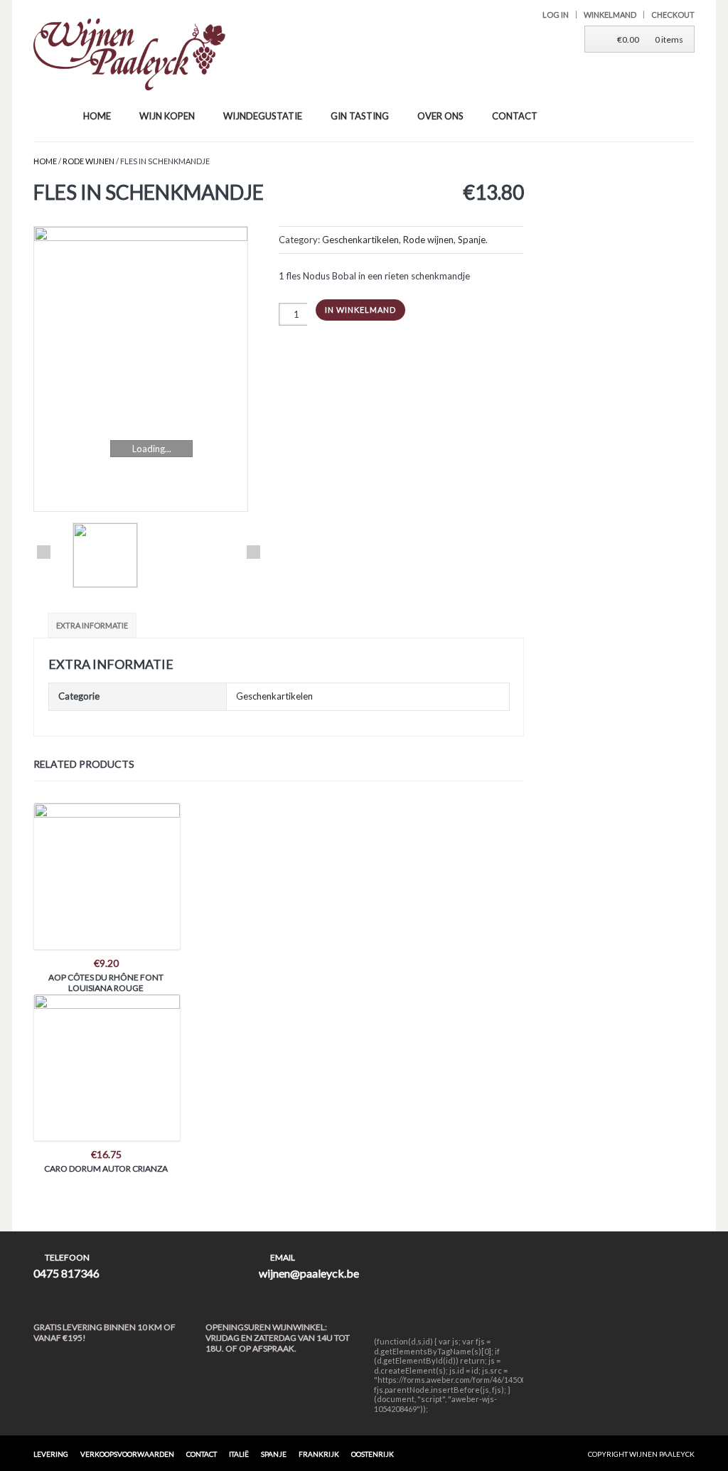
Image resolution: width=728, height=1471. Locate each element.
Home (45, 161)
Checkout (673, 14)
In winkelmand (360, 309)
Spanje (472, 239)
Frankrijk (319, 1454)
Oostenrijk (372, 1454)
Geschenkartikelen (360, 239)
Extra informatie (92, 625)
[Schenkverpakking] (148, 369)
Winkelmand (610, 14)
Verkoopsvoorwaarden (127, 1454)
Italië (239, 1454)
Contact (201, 1454)
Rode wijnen (88, 161)
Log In (555, 14)
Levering (50, 1454)
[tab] (94, 625)
